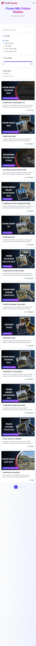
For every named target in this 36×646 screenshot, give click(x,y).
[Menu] (34, 3)
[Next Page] (24, 487)
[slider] (3, 61)
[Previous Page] (11, 487)
